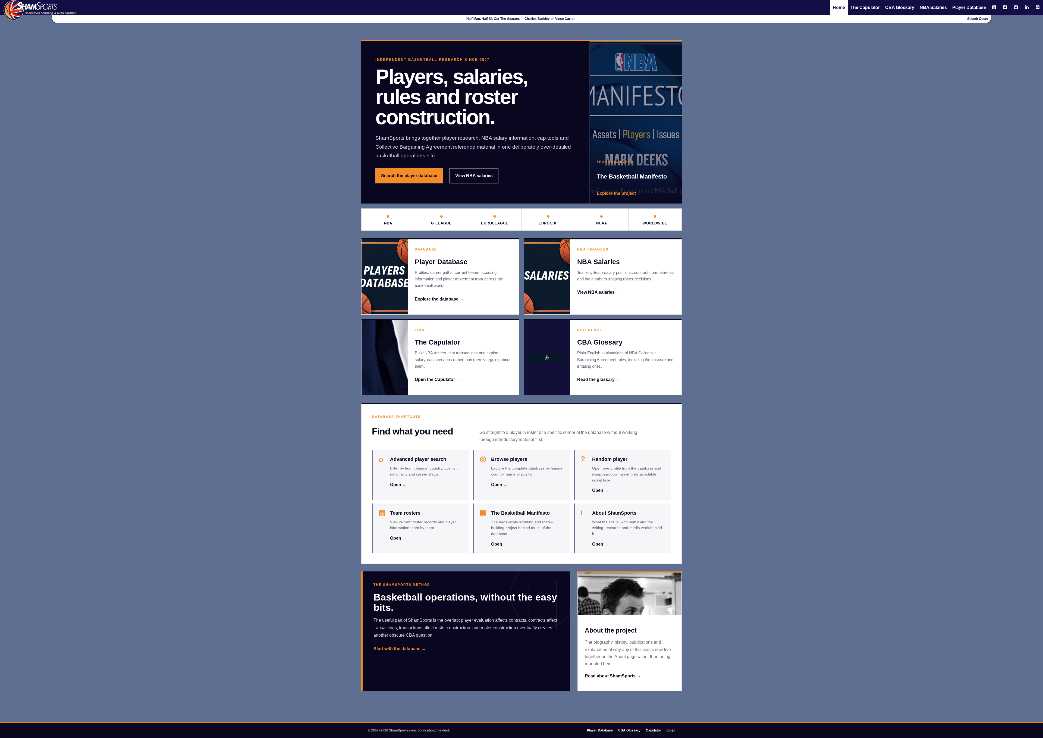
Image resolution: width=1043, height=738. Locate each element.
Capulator (653, 730)
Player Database (969, 7)
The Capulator (865, 7)
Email (671, 730)
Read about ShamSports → (613, 676)
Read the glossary (598, 379)
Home (839, 7)
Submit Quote (977, 19)
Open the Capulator (437, 379)
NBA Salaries (933, 7)
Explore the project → (619, 193)
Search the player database (409, 175)
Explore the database (439, 299)
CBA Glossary (899, 7)
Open (398, 484)
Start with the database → (399, 648)
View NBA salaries (474, 175)
